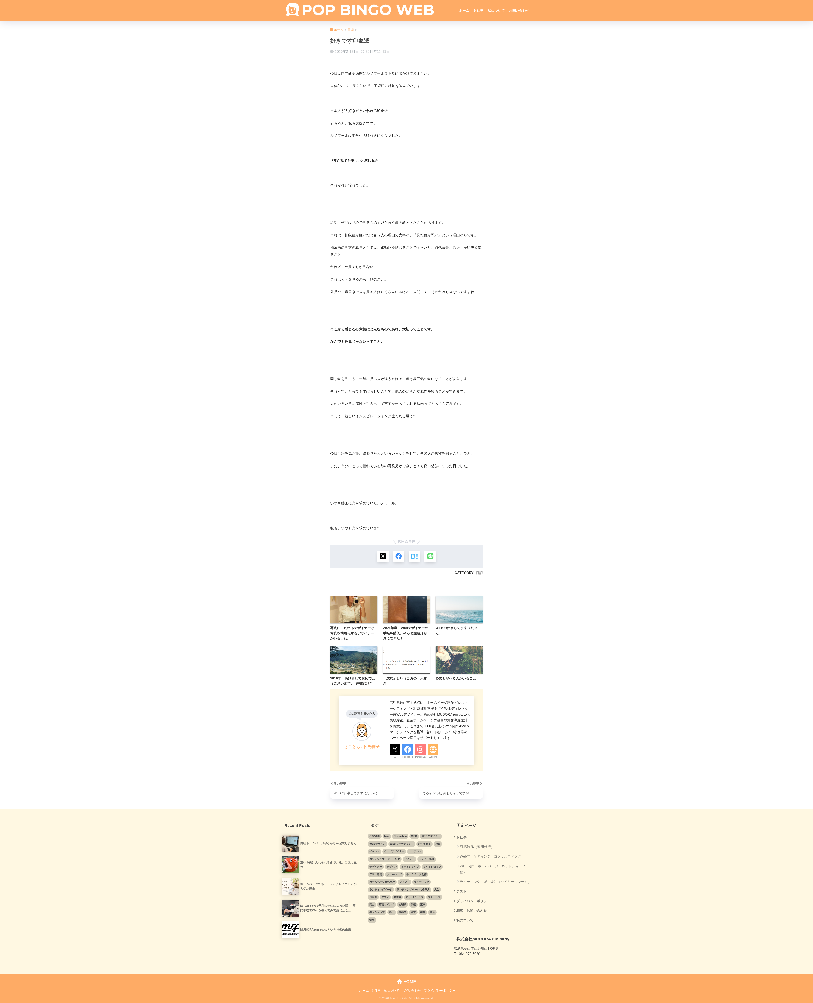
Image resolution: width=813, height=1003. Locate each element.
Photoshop (400, 836)
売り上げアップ (414, 897)
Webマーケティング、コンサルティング (490, 856)
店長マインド (386, 904)
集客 (372, 919)
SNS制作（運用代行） (477, 847)
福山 (391, 912)
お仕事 (478, 10)
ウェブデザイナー (394, 851)
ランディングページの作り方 (413, 889)
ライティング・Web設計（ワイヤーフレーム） (495, 882)
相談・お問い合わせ (471, 910)
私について (496, 10)
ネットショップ (410, 866)
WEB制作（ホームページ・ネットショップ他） (492, 869)
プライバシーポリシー (473, 901)
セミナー (409, 859)
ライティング (421, 881)
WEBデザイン (377, 843)
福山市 (402, 912)
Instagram (420, 756)
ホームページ (394, 874)
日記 (479, 573)
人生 (436, 889)
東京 (422, 904)
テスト (461, 891)
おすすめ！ (424, 843)
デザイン (392, 866)
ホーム (464, 10)
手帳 (413, 904)
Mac (386, 836)
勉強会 (397, 897)
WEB (414, 836)
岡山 (372, 904)
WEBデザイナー (431, 836)
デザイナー (375, 866)
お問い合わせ (519, 10)
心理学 (402, 904)
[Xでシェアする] (383, 556)
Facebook (407, 756)
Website (433, 756)
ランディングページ (380, 889)
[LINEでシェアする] (430, 556)
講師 (422, 912)
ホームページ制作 (416, 874)
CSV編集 (374, 836)
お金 (437, 843)
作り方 (373, 897)
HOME (409, 981)
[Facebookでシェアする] (398, 556)
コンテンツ (415, 851)
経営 (413, 912)
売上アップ (434, 897)
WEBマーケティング (402, 843)
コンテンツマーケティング (384, 859)
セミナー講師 (426, 859)
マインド (404, 881)
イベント (374, 851)
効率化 (385, 897)
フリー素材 (375, 874)
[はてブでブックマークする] (414, 556)
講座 (432, 912)
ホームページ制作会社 (382, 881)
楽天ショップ (377, 912)
